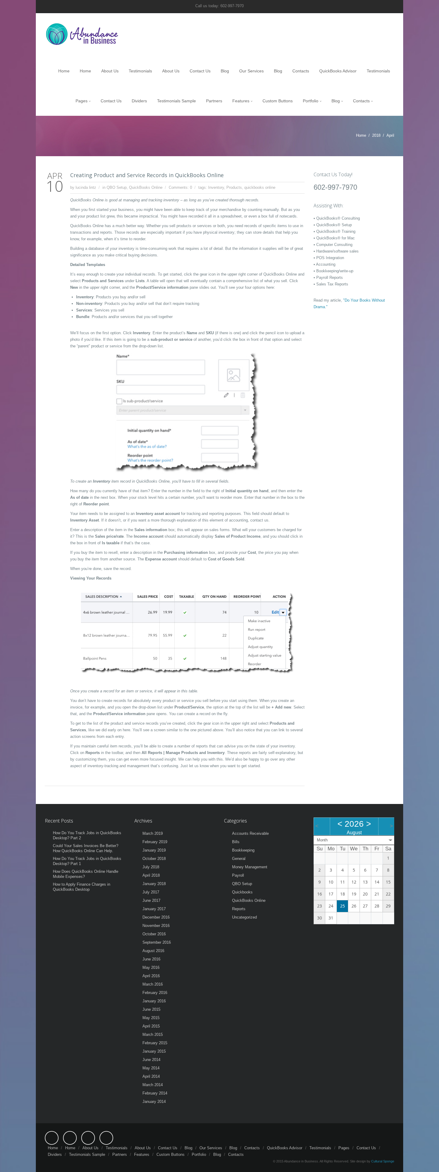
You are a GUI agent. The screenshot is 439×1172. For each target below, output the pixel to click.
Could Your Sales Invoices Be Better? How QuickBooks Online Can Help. (85, 848)
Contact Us (200, 71)
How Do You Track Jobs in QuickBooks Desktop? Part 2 (87, 835)
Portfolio (310, 100)
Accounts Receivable (250, 833)
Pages (82, 100)
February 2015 (154, 1043)
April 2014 (151, 1076)
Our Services (251, 71)
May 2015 (150, 1018)
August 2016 (153, 950)
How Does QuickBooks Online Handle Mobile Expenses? (85, 874)
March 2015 (152, 1034)
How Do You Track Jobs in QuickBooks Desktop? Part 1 (87, 861)
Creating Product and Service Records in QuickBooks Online (147, 175)
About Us (110, 71)
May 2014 (150, 1068)
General (238, 858)
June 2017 (151, 900)
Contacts (300, 71)
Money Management (249, 867)
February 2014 (154, 1093)
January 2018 (154, 883)
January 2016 (154, 1001)
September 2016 (156, 942)
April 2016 (151, 976)
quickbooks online (259, 187)
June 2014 (151, 1059)
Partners (214, 100)
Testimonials (140, 71)
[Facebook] (52, 1138)
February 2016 (154, 992)
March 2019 (152, 833)
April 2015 (151, 1026)
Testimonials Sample (176, 100)
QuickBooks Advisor (338, 71)
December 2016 (156, 917)
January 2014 (154, 1101)
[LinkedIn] (88, 1138)
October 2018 (154, 858)
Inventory (216, 187)
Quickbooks (242, 892)
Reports (238, 909)
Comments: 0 (180, 187)
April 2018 (151, 875)
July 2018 (150, 867)
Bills (236, 842)
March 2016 (152, 984)
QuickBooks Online (145, 187)
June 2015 (151, 1009)
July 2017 (150, 892)
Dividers (139, 100)
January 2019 (154, 850)
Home (64, 71)
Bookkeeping (243, 850)
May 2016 (150, 967)
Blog (225, 71)
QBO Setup (117, 187)
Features (240, 100)
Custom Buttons (278, 100)
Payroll (238, 875)
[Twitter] (70, 1138)
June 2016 (151, 959)
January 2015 (154, 1051)
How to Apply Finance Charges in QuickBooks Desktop (81, 887)
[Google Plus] (106, 1138)
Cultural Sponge (382, 1161)
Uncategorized (244, 917)
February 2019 (154, 842)
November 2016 (156, 925)
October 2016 (154, 934)
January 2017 (154, 909)
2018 (376, 135)
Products (234, 187)
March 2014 (152, 1085)
